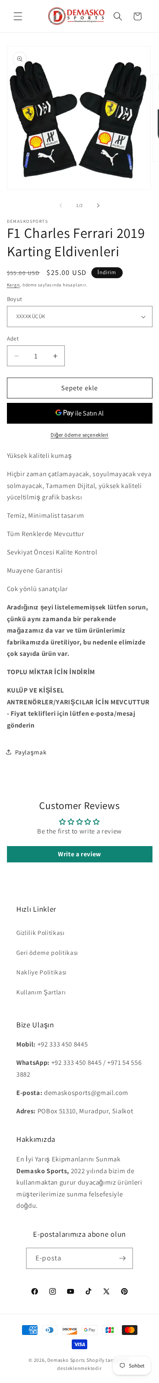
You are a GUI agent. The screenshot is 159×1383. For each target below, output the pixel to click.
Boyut (14, 299)
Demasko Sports (66, 1360)
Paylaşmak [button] (31, 752)
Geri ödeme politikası (47, 952)
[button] (18, 16)
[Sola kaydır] (61, 205)
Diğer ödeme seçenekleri (79, 434)
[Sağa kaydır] (98, 205)
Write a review (79, 854)
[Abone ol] (122, 1258)
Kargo (13, 285)
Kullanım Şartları (41, 992)
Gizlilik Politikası (40, 932)
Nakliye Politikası (41, 972)
